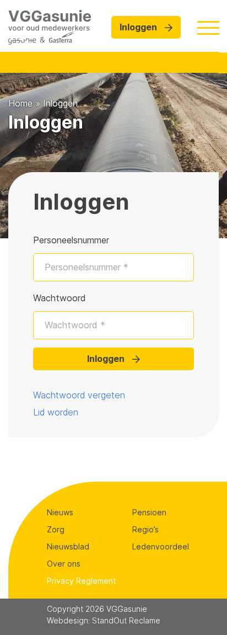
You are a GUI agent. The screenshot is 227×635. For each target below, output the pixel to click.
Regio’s (145, 529)
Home (20, 103)
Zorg (55, 529)
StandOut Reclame (126, 620)
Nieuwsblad (68, 546)
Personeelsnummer (71, 240)
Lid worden (55, 412)
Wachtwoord (59, 297)
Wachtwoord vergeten (79, 395)
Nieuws (60, 512)
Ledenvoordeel (160, 546)
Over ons (63, 563)
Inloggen (139, 27)
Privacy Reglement (81, 580)
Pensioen (149, 512)
